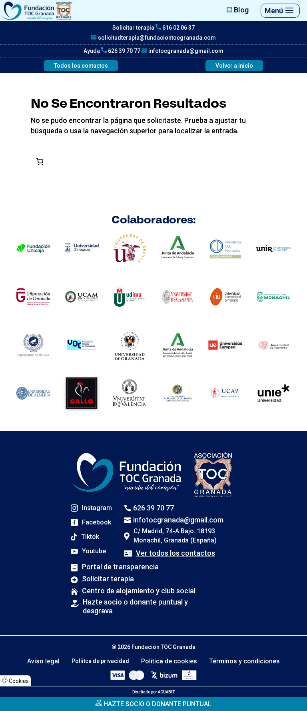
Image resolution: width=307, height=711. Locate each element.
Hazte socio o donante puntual (156, 704)
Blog (240, 10)
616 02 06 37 (178, 27)
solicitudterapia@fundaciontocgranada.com (156, 37)
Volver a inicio (234, 65)
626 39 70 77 (123, 51)
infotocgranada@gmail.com (185, 51)
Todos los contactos (81, 65)
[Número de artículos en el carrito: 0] (40, 162)
